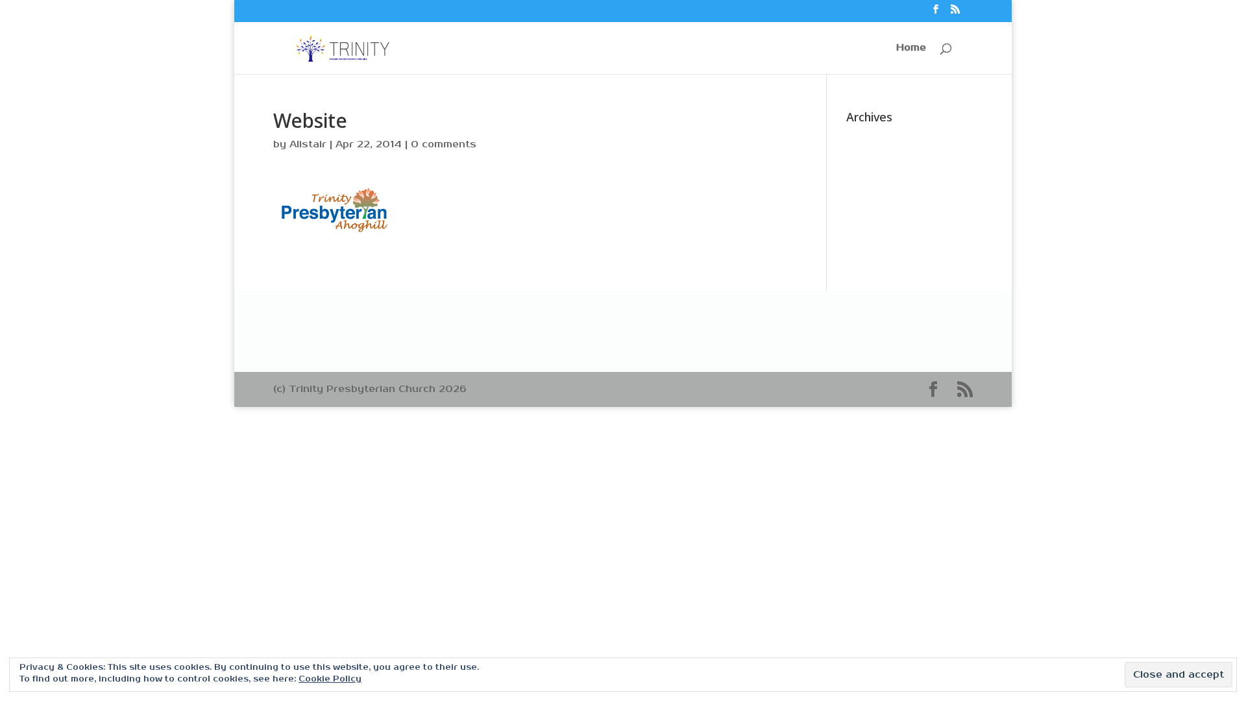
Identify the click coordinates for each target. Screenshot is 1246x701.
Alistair (307, 144)
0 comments (443, 144)
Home (911, 48)
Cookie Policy (330, 679)
